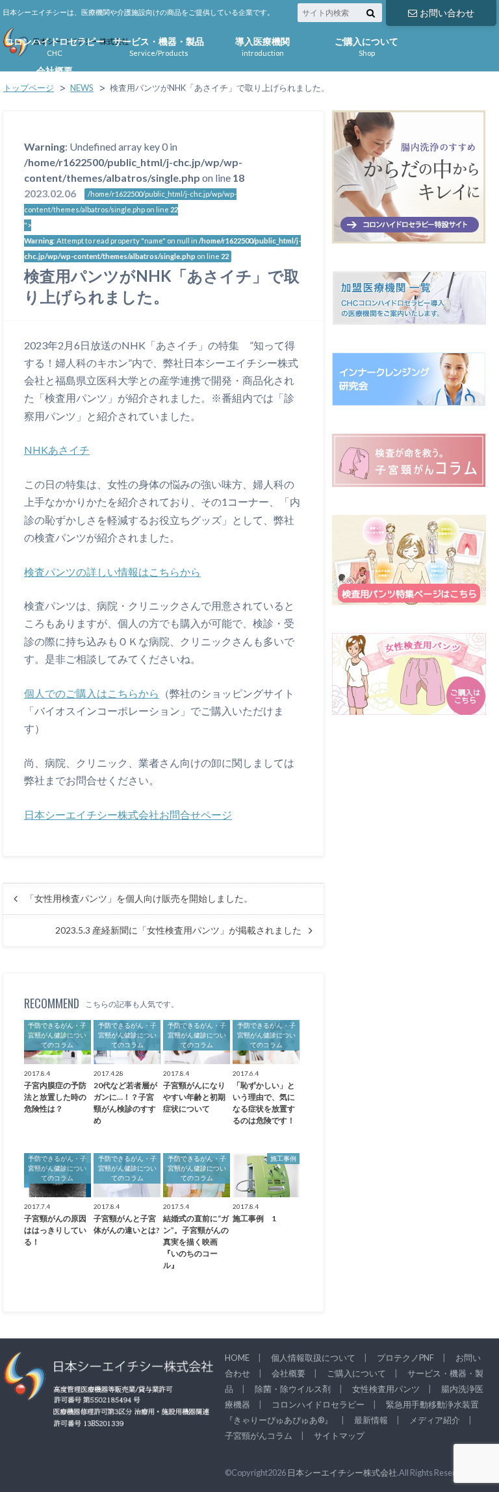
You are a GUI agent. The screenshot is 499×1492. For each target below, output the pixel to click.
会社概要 (288, 1373)
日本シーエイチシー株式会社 (342, 1472)
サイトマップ (339, 1435)
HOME (237, 1357)
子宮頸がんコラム (258, 1435)
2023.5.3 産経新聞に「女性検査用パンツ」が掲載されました (178, 930)
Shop (366, 45)
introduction (262, 45)
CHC (55, 45)
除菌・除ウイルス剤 (293, 1389)
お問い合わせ (447, 12)
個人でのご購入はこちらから (91, 693)
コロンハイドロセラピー (318, 1404)
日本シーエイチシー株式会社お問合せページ (128, 814)
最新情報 (371, 1420)
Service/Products (158, 45)
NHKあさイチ (57, 449)
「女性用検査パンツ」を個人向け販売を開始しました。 (139, 898)
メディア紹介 (434, 1420)
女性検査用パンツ (386, 1389)
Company (54, 74)
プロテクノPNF (405, 1357)
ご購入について (356, 1373)
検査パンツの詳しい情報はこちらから (112, 572)
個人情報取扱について (313, 1357)
